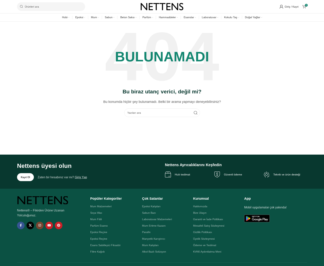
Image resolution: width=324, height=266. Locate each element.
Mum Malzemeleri (101, 206)
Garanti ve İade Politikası (208, 219)
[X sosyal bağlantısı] (30, 225)
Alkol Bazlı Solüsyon (154, 251)
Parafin (146, 232)
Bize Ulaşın (200, 212)
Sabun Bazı (149, 212)
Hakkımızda (200, 206)
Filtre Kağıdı (97, 251)
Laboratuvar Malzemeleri (157, 219)
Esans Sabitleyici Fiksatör (105, 245)
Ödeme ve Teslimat (204, 245)
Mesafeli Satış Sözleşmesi (208, 225)
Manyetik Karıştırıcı (153, 238)
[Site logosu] (162, 6)
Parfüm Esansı (99, 225)
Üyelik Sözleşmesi (204, 238)
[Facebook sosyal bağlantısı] (21, 225)
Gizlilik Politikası (202, 232)
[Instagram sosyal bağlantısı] (40, 225)
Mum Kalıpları (150, 245)
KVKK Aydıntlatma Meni (207, 251)
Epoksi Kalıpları (151, 206)
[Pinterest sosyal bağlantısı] (58, 225)
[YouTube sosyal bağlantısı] (49, 225)
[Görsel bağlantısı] (42, 200)
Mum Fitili (96, 219)
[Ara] (195, 112)
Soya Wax (96, 212)
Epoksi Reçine (98, 232)
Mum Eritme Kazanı (154, 225)
